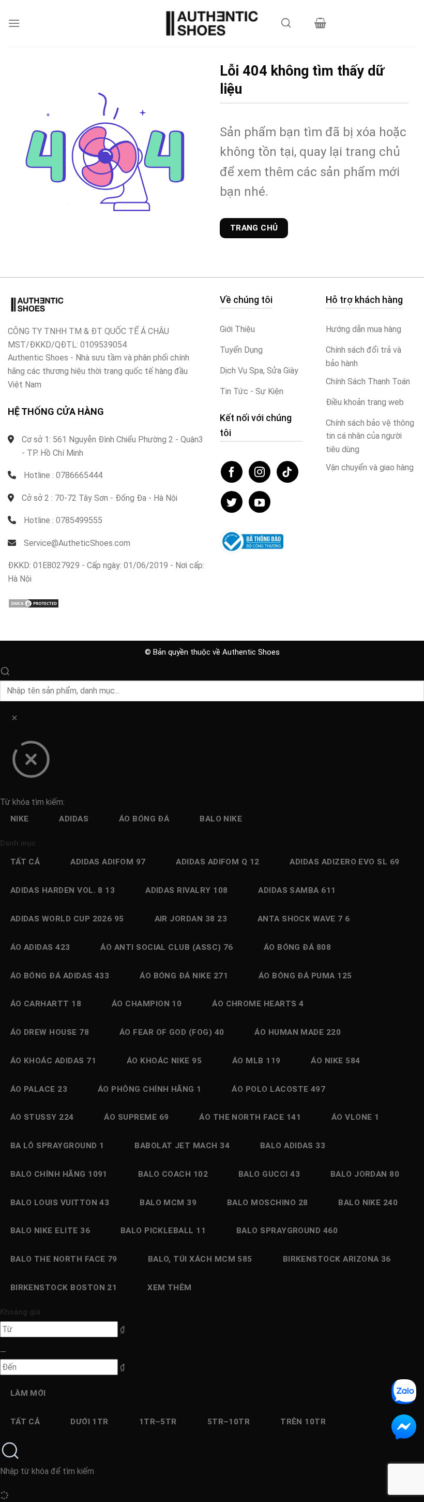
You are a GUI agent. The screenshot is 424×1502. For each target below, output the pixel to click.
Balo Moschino (267, 1202)
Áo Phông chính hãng (150, 1089)
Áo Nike (335, 1060)
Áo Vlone (355, 1117)
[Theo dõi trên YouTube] (259, 502)
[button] (14, 23)
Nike (19, 819)
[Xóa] (14, 720)
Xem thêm (169, 1287)
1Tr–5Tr (158, 1421)
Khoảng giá (20, 1312)
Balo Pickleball (163, 1230)
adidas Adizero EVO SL (344, 861)
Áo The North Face (250, 1117)
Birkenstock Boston (63, 1287)
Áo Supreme (136, 1117)
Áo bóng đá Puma (305, 975)
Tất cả (25, 861)
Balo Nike (221, 819)
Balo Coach (173, 1174)
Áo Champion (147, 1003)
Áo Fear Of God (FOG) (171, 1032)
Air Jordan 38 (191, 918)
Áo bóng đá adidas (60, 975)
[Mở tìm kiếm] (285, 26)
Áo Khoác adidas (53, 1060)
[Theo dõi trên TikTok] (287, 472)
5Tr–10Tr (228, 1421)
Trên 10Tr (303, 1421)
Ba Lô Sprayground (57, 1145)
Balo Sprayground (287, 1230)
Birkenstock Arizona (337, 1259)
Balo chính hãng (59, 1174)
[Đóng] (31, 763)
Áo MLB (256, 1060)
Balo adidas (293, 1145)
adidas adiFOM (107, 861)
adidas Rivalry (186, 890)
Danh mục (18, 843)
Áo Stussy (42, 1117)
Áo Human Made (297, 1032)
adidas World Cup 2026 (67, 918)
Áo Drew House (49, 1032)
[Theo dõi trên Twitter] (232, 502)
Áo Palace (39, 1089)
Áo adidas (40, 947)
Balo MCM (168, 1202)
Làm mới (28, 1393)
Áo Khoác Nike (164, 1060)
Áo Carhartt (46, 1003)
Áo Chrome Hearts (258, 1003)
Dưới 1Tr (89, 1421)
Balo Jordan (365, 1174)
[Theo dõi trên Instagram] (259, 472)
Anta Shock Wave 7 (304, 918)
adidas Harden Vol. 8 (62, 890)
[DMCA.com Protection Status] (33, 603)
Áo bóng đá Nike (184, 975)
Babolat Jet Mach (182, 1145)
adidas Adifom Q (217, 861)
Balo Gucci (269, 1174)
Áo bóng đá (144, 819)
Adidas (73, 819)
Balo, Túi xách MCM (200, 1259)
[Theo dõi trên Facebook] (232, 472)
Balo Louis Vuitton (60, 1202)
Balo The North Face (63, 1259)
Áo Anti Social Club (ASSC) (166, 947)
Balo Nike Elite (50, 1230)
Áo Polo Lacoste (278, 1089)
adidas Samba (297, 890)
